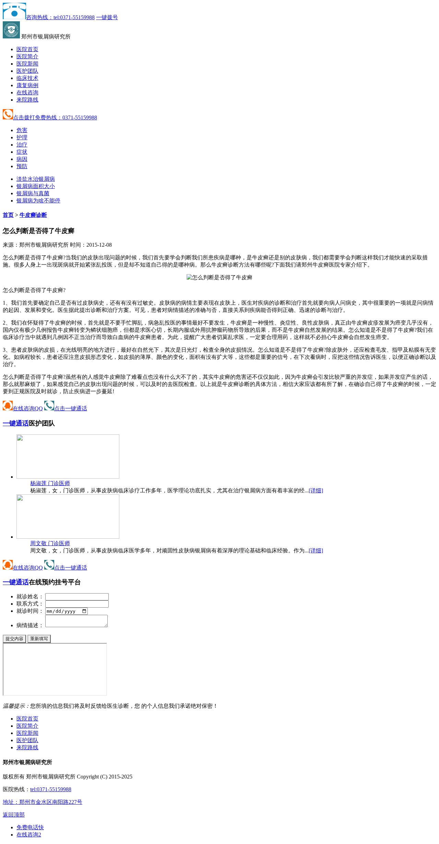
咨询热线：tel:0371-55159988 (60, 17)
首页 (8, 215)
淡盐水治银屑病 (35, 179)
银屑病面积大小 (35, 186)
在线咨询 (27, 92)
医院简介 (27, 56)
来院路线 (27, 100)
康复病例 (27, 85)
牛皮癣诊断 (33, 215)
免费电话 (30, 827)
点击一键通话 (70, 408)
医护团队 (27, 71)
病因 (21, 159)
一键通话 (16, 423)
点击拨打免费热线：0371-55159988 (55, 117)
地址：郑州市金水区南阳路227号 (42, 802)
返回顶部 (14, 815)
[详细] (316, 490)
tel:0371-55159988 (50, 789)
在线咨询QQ (28, 408)
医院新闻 (27, 64)
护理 (21, 137)
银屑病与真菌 (32, 193)
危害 (21, 130)
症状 (21, 152)
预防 (21, 166)
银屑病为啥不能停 (38, 200)
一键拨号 (107, 17)
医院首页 (27, 49)
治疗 (21, 145)
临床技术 (27, 78)
